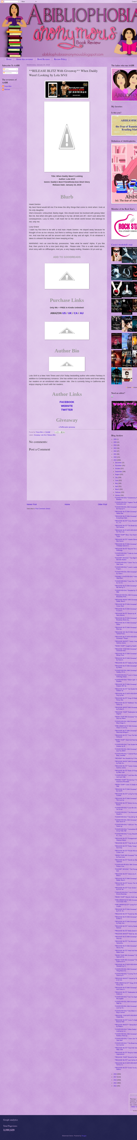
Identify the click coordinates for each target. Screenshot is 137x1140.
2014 (115, 1086)
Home (9, 59)
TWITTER (67, 409)
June (117, 480)
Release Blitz (51, 435)
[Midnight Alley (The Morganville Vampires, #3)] (116, 366)
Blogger (84, 1136)
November (118, 465)
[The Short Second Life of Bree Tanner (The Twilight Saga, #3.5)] (127, 314)
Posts (7, 69)
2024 (115, 445)
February (118, 492)
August (117, 474)
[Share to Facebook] (62, 432)
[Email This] (56, 432)
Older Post (102, 504)
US (64, 313)
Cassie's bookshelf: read (121, 244)
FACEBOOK (67, 402)
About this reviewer (24, 59)
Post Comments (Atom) (42, 508)
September (118, 471)
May (116, 483)
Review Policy (60, 59)
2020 (115, 457)
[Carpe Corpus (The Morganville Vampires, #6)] (127, 367)
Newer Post (32, 504)
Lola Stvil (44, 435)
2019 (115, 460)
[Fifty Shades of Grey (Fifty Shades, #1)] (127, 262)
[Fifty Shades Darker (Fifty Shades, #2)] (116, 280)
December (118, 462)
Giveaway (37, 435)
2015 (115, 1083)
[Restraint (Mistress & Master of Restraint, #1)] (116, 260)
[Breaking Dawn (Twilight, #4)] (127, 297)
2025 (115, 442)
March (117, 489)
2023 (115, 448)
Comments (8, 73)
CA (76, 313)
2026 (115, 439)
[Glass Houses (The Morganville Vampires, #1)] (127, 350)
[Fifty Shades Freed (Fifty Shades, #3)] (127, 280)
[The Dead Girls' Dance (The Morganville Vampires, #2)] (116, 384)
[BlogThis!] (58, 432)
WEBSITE (67, 405)
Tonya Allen (7, 86)
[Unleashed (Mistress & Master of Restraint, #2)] (127, 381)
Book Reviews (43, 59)
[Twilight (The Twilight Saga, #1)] (116, 297)
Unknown (7, 89)
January (118, 495)
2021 (115, 454)
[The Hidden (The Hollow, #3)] (116, 348)
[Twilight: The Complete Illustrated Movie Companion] (116, 312)
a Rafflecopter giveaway (67, 427)
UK (70, 313)
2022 (115, 451)
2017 (115, 1077)
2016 (115, 1080)
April (116, 486)
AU (81, 313)
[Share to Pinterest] (64, 432)
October (118, 468)
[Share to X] (60, 432)
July (116, 477)
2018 (115, 1074)
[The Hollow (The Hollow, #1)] (127, 331)
